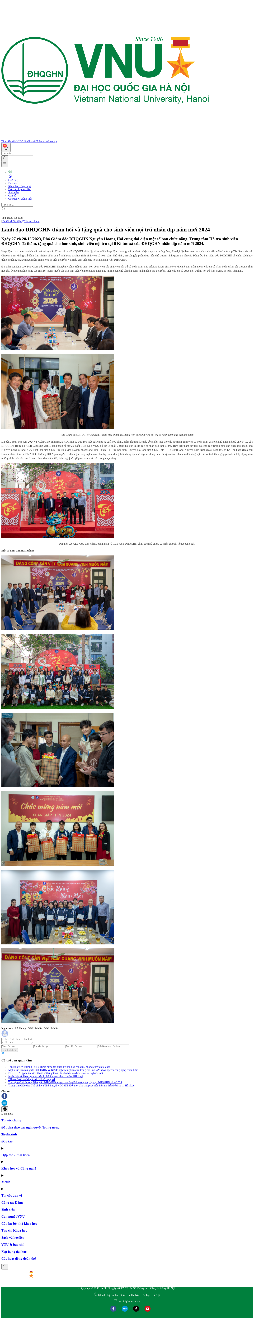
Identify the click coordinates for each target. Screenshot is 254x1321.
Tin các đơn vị (11, 1195)
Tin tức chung (32, 221)
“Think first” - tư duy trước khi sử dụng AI (31, 1079)
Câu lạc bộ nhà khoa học (19, 1223)
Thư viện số (8, 141)
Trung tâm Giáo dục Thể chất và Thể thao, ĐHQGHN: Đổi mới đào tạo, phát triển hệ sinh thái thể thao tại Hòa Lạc (71, 1085)
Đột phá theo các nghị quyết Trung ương (30, 1127)
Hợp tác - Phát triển (15, 1155)
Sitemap (52, 141)
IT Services (42, 141)
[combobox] (6, 147)
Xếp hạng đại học (13, 1251)
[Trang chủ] (105, 138)
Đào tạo (12, 183)
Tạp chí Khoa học (14, 1230)
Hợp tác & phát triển (19, 189)
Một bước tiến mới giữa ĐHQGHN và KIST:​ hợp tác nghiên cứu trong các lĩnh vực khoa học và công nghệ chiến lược (73, 1070)
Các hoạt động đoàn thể (18, 1258)
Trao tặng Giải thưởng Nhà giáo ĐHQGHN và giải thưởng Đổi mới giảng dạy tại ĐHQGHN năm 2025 (65, 1082)
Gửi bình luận (9, 1050)
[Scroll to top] (4, 1266)
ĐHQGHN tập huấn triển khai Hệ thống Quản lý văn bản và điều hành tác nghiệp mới (55, 1073)
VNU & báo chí (12, 1244)
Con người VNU (13, 1216)
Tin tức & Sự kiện (12, 221)
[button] (127, 1096)
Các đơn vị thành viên (20, 198)
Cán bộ (12, 195)
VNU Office (21, 141)
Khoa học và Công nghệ (18, 1168)
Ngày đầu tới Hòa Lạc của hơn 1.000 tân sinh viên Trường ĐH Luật (45, 1076)
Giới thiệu (13, 180)
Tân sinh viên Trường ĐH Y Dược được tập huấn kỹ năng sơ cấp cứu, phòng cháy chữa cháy (59, 1066)
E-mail (32, 141)
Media (5, 1182)
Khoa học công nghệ (19, 186)
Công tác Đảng (12, 1202)
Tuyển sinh (9, 1134)
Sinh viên (13, 192)
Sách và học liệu (12, 1237)
